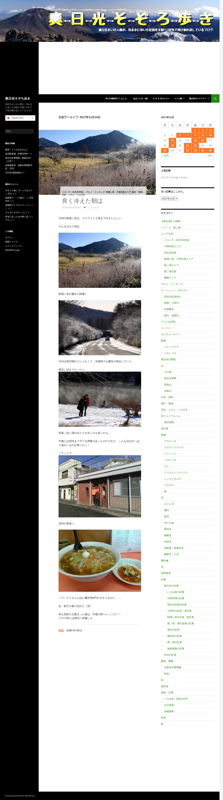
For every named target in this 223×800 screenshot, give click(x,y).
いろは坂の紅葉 (175, 592)
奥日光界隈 (170, 378)
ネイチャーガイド (170, 334)
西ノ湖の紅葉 (174, 642)
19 (172, 145)
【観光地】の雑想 (170, 221)
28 (187, 150)
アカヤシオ (170, 441)
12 (172, 140)
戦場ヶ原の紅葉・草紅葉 (180, 617)
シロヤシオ (170, 460)
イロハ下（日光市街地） (73, 192)
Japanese (16, 117)
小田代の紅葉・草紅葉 (179, 610)
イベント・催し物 (170, 227)
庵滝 (166, 510)
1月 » (210, 155)
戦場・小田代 (171, 302)
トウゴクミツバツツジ (176, 472)
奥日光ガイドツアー (197, 98)
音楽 (163, 717)
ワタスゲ (169, 485)
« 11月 (165, 155)
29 (195, 150)
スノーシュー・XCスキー (175, 290)
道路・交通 (167, 692)
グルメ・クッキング (95, 192)
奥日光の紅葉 (171, 585)
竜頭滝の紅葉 (174, 636)
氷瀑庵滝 (169, 309)
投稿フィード (11, 242)
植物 (163, 434)
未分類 (164, 428)
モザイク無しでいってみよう (18, 190)
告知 (166, 673)
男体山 (167, 384)
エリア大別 (167, 233)
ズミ (166, 466)
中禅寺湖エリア (172, 246)
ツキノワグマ (171, 346)
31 (210, 150)
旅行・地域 (137, 192)
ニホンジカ (170, 353)
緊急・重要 (167, 661)
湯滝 (166, 516)
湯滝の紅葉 (173, 629)
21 (187, 145)
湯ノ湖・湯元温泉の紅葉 (180, 623)
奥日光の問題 (168, 359)
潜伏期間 (169, 422)
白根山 (167, 390)
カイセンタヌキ (12, 212)
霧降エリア (170, 277)
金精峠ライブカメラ (14, 205)
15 (195, 140)
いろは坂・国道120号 (176, 698)
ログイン (9, 237)
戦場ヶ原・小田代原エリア (118, 192)
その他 (167, 372)
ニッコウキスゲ (172, 478)
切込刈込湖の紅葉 (177, 604)
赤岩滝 (167, 541)
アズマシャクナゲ (174, 447)
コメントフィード (13, 246)
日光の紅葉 (170, 654)
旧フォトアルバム (170, 416)
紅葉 (163, 579)
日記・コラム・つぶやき (73, 195)
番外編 (164, 560)
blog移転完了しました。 (117, 98)
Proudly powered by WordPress (20, 796)
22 (195, 145)
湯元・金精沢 (171, 315)
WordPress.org (12, 250)
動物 (163, 340)
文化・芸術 (167, 397)
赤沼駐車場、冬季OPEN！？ (18, 154)
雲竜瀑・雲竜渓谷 (174, 548)
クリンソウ (170, 453)
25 (164, 150)
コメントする (92, 207)
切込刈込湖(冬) (172, 296)
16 (202, 140)
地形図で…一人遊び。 (15, 198)
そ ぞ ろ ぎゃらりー (161, 98)
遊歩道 (164, 686)
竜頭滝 (167, 529)
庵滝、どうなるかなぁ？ (16, 149)
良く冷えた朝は (82, 200)
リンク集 (178, 98)
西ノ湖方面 (170, 271)
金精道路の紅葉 (175, 648)
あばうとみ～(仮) (140, 98)
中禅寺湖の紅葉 (175, 598)
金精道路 (169, 711)
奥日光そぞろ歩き (17, 98)
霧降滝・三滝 (171, 554)
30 (202, 150)
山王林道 (169, 705)
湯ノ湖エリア (171, 265)
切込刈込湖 (170, 252)
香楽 (61, 630)
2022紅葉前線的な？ (15, 172)
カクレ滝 (169, 504)
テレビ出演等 (168, 321)
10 (210, 135)
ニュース (166, 328)
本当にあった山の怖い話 (16, 216)
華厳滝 (167, 535)
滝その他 (169, 522)
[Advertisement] (109, 68)
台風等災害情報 (172, 667)
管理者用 (166, 573)
